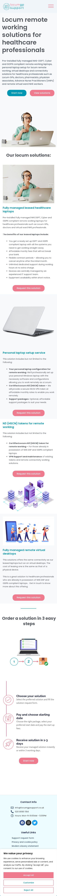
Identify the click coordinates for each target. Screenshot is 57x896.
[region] (28, 872)
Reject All (28, 890)
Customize (28, 882)
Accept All (28, 875)
